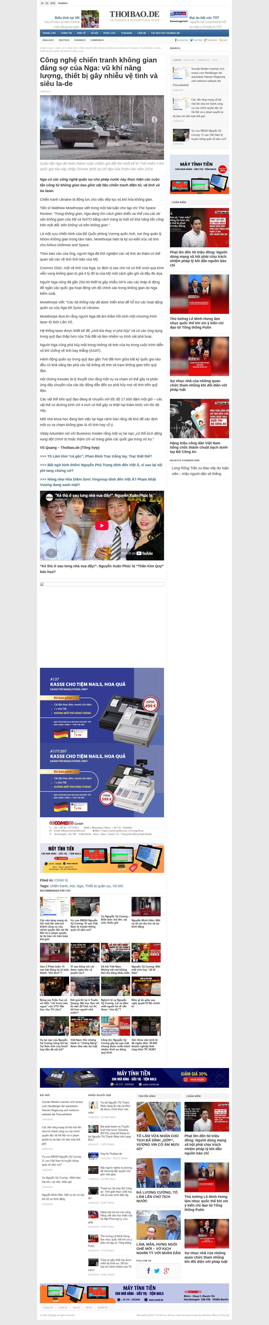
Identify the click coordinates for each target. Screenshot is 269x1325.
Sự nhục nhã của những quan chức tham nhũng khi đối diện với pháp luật (198, 385)
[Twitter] (159, 1272)
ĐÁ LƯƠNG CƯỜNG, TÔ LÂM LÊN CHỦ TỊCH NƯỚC (157, 1196)
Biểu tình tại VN (67, 18)
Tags (214, 60)
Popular (189, 60)
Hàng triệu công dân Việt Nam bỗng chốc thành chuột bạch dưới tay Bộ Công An (199, 447)
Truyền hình (146, 1096)
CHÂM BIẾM (179, 202)
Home (43, 48)
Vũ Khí (118, 886)
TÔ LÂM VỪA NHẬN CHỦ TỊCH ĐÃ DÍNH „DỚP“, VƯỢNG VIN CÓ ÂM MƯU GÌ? (157, 1142)
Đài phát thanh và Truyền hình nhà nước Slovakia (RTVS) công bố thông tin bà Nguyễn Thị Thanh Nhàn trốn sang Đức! (109, 1133)
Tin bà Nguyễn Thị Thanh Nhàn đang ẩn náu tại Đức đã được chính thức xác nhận (109, 1107)
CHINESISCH (97, 40)
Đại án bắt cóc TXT (204, 18)
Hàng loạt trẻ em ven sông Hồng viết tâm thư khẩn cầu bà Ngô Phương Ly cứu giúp (110, 1217)
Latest (177, 60)
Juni (57, 48)
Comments (203, 60)
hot (72, 886)
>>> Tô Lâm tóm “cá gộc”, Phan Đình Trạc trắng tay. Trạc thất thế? (96, 456)
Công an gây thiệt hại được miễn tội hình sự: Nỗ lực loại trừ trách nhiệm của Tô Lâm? (110, 1264)
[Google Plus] (169, 1272)
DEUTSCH (64, 40)
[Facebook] (150, 1272)
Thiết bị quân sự (98, 886)
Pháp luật (109, 33)
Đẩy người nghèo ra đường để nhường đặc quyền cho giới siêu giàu (116, 1171)
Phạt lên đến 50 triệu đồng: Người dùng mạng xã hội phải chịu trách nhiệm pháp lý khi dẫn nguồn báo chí (198, 258)
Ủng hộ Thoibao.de (111, 1153)
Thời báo (51, 1315)
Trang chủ (49, 33)
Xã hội (94, 33)
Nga (80, 886)
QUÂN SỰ (103, 1307)
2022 (50, 48)
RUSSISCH (79, 40)
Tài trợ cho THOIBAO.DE (165, 33)
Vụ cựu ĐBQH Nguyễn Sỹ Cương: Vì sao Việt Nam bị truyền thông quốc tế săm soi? (62, 1160)
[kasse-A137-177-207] (102, 841)
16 (63, 48)
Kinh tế (81, 33)
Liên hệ (141, 33)
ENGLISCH (48, 40)
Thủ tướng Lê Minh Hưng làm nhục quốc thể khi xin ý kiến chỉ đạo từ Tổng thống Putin (197, 323)
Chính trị (66, 33)
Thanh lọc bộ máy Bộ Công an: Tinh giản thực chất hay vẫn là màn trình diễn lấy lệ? (110, 1193)
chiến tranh (59, 886)
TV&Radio (126, 33)
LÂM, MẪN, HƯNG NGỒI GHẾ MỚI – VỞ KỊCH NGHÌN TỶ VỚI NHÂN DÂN (158, 1248)
